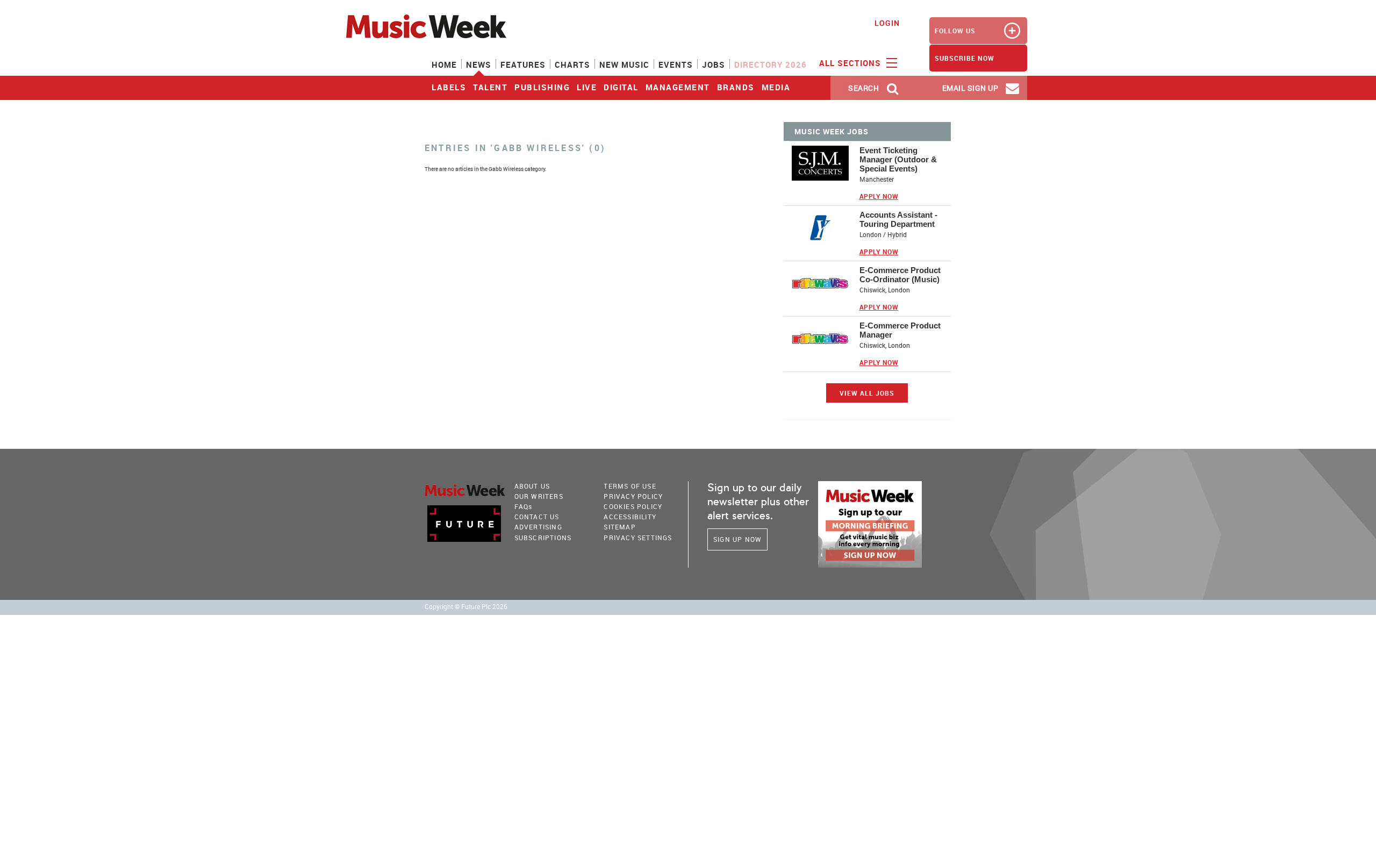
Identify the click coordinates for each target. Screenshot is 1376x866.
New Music (624, 64)
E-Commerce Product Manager (900, 330)
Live (587, 87)
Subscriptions (543, 537)
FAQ (523, 506)
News (478, 64)
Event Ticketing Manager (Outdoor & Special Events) (898, 159)
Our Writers (538, 496)
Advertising (538, 527)
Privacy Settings (638, 537)
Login (887, 23)
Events (675, 64)
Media (776, 87)
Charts (572, 64)
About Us (532, 486)
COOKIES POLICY (633, 506)
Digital (621, 87)
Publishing (542, 87)
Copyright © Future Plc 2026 (466, 607)
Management (678, 87)
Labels (449, 87)
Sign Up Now (737, 539)
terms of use (630, 486)
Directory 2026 (770, 64)
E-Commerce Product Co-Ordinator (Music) (900, 275)
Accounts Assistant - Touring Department (898, 219)
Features (523, 64)
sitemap (619, 527)
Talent (490, 87)
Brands (736, 87)
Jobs (713, 64)
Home (444, 64)
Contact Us (537, 516)
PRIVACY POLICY (633, 496)
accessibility (630, 516)
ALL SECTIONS (851, 63)
